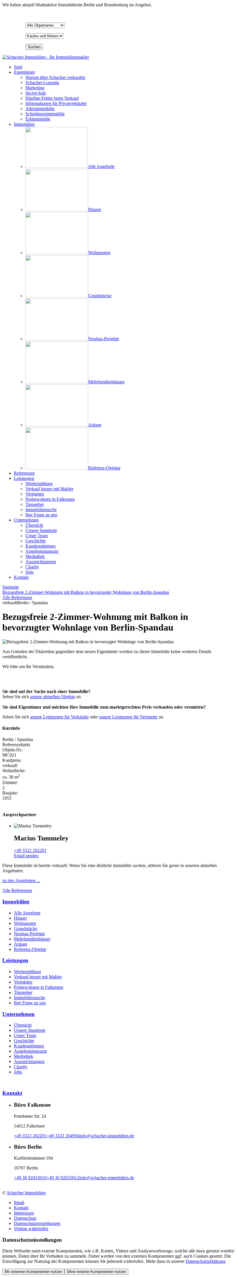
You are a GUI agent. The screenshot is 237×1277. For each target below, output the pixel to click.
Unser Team (25, 1035)
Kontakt (21, 577)
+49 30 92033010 (30, 1177)
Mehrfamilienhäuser (32, 938)
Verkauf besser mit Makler (38, 976)
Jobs (18, 1071)
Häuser (20, 918)
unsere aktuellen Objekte (52, 696)
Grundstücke (25, 928)
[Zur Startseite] (45, 57)
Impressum (24, 1213)
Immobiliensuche (29, 997)
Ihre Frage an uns (30, 1002)
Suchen (34, 47)
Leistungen (24, 478)
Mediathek (23, 1056)
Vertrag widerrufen (31, 1228)
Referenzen (24, 473)
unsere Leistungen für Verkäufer (59, 716)
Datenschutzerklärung (205, 1261)
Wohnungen (25, 923)
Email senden (26, 855)
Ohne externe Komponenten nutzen (96, 1271)
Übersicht (23, 1025)
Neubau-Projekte (29, 933)
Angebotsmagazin (30, 1051)
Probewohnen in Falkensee (38, 987)
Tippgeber (23, 992)
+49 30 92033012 (63, 1177)
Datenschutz (25, 1218)
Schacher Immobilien (26, 1192)
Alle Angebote (27, 912)
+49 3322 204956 (63, 1135)
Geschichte (24, 1040)
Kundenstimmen (29, 1045)
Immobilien (24, 124)
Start (18, 66)
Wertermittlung (27, 971)
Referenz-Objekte (30, 949)
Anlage (20, 944)
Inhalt (19, 1202)
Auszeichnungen (29, 1061)
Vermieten (23, 982)
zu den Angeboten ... (21, 880)
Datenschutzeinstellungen (37, 1223)
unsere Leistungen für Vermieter (128, 716)
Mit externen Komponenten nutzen (33, 1271)
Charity (20, 1066)
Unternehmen (26, 520)
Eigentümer (24, 72)
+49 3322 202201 (30, 850)
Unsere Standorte (29, 1030)
